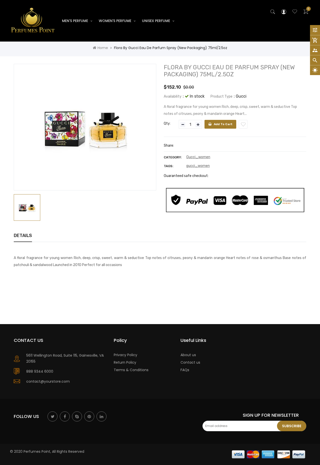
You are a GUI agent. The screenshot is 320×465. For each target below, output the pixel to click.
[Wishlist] (243, 124)
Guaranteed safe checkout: (186, 176)
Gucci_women (198, 157)
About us (188, 354)
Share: (169, 145)
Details (23, 235)
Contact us (190, 362)
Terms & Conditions (131, 369)
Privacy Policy (125, 354)
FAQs (184, 369)
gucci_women (198, 166)
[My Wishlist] (295, 12)
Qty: (167, 123)
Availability (173, 96)
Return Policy (125, 362)
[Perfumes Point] (268, 453)
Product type (221, 96)
